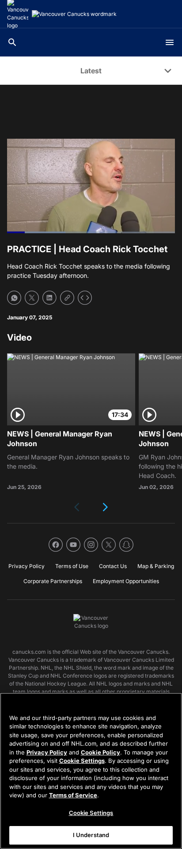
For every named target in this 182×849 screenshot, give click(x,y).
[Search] (12, 42)
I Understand (91, 834)
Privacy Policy (47, 752)
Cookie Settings (82, 760)
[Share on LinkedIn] (49, 298)
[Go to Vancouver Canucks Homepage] (74, 14)
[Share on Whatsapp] (14, 298)
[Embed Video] (85, 298)
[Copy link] (67, 298)
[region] (91, 771)
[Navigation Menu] (169, 42)
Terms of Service (73, 795)
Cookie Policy (100, 752)
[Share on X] (32, 298)
